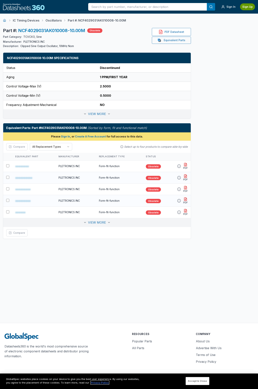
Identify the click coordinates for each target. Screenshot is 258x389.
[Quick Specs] (179, 166)
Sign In (65, 136)
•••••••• (22, 166)
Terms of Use (206, 355)
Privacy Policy (206, 362)
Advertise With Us (209, 348)
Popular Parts (142, 341)
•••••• (20, 212)
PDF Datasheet (174, 31)
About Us (203, 341)
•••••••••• (23, 178)
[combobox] (51, 147)
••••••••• (23, 189)
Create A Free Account (90, 136)
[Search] (211, 7)
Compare (19, 146)
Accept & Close (197, 380)
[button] (97, 113)
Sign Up (247, 6)
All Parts (138, 348)
